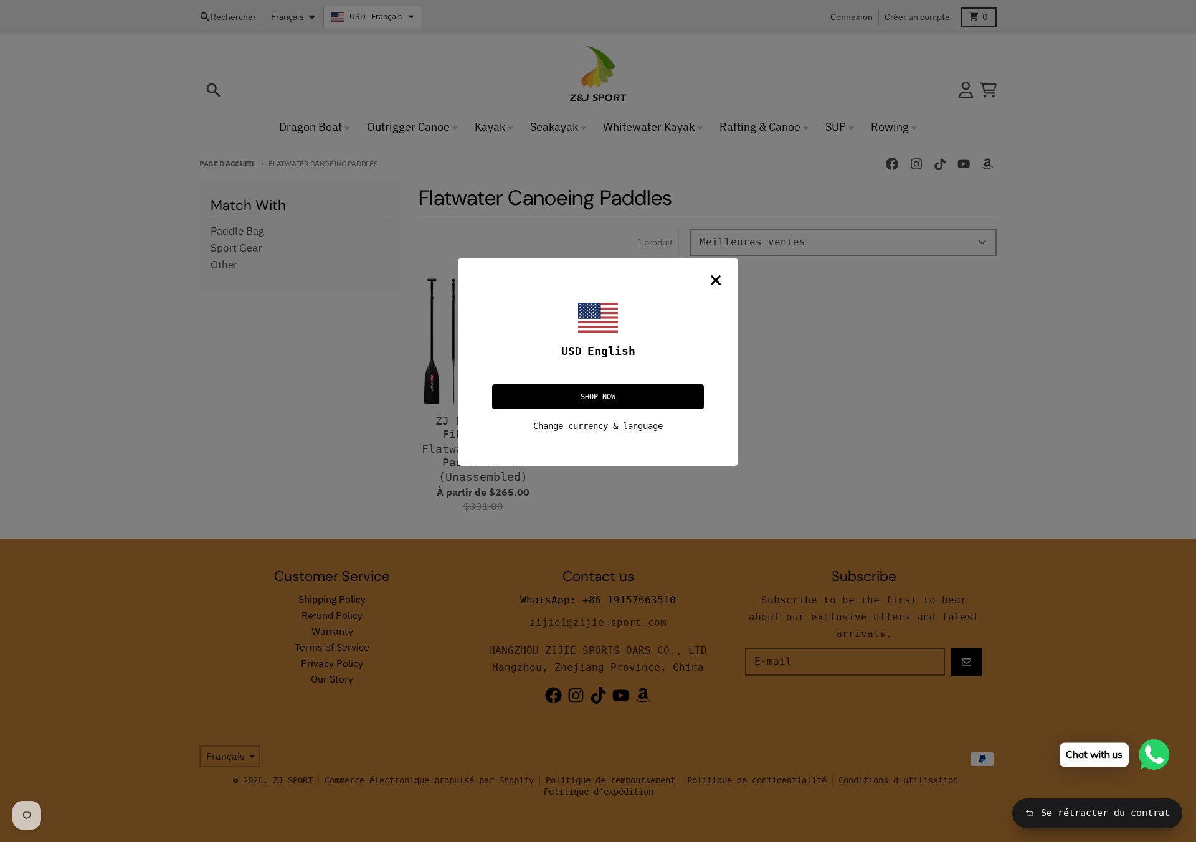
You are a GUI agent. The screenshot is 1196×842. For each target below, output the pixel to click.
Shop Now (598, 396)
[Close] (716, 280)
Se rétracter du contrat (1105, 812)
